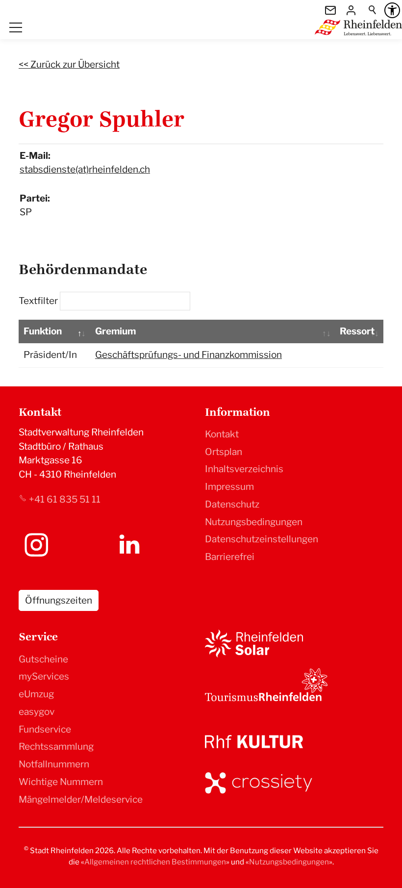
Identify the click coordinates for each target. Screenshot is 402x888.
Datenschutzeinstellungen (261, 539)
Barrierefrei (229, 556)
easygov (36, 711)
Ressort (357, 331)
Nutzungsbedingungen (253, 522)
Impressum (229, 486)
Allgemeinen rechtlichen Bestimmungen (155, 861)
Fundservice (45, 729)
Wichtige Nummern (61, 781)
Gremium (115, 331)
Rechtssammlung (56, 746)
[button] (16, 27)
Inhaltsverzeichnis (244, 469)
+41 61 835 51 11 (64, 499)
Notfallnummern (54, 764)
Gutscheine (43, 659)
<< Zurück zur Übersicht (69, 64)
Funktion (43, 331)
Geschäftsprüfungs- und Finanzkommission (188, 354)
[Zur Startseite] (358, 27)
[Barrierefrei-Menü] (392, 10)
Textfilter (39, 300)
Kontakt (222, 434)
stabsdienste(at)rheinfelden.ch (85, 169)
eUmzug (36, 694)
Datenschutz (232, 504)
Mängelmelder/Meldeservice (81, 799)
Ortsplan (223, 451)
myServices (44, 676)
